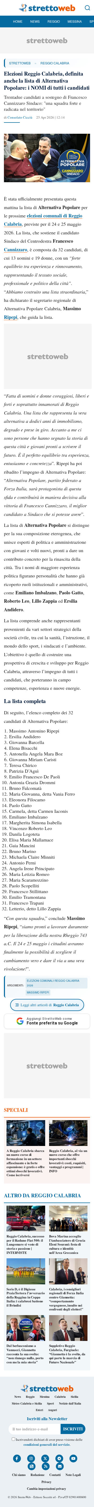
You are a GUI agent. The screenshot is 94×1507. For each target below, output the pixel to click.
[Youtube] (73, 1458)
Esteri (39, 1410)
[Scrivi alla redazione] (60, 1466)
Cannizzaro (15, 249)
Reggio (54, 21)
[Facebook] (17, 1458)
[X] (45, 1458)
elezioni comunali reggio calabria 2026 (53, 983)
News (35, 21)
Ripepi (10, 317)
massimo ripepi (38, 992)
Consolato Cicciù (20, 117)
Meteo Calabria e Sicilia (27, 1403)
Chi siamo (19, 1475)
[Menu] (6, 8)
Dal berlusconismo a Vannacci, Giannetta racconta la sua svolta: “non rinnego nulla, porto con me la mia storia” (25, 1353)
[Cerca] (87, 8)
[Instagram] (31, 1458)
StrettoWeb (20, 63)
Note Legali (73, 1475)
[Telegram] (59, 1458)
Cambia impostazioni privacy (46, 1488)
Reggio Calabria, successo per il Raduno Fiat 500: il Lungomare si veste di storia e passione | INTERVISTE (25, 1244)
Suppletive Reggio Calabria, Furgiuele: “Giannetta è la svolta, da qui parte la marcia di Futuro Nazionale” (67, 1353)
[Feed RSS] (46, 1466)
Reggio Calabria (54, 63)
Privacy (46, 1482)
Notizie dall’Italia (70, 1403)
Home (17, 21)
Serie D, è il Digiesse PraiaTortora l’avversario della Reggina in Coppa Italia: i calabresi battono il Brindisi (26, 1297)
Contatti (55, 1475)
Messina (75, 21)
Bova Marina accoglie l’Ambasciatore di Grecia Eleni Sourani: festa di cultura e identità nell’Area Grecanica (67, 1244)
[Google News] (32, 1466)
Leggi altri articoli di (50, 1005)
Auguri (52, 1410)
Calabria (60, 1397)
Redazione (37, 1475)
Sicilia (74, 1397)
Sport (50, 1403)
